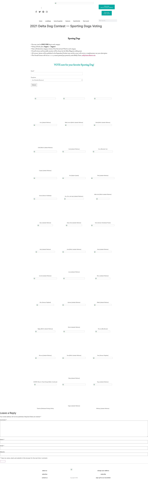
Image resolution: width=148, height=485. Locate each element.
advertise (44, 474)
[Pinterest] (43, 11)
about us (44, 470)
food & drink (76, 21)
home (40, 21)
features (68, 21)
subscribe (103, 474)
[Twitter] (39, 11)
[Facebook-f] (36, 11)
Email (32, 71)
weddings (48, 21)
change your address (103, 470)
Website (2, 451)
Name (2, 439)
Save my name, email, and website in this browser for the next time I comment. (24, 458)
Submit (34, 85)
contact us (45, 478)
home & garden (58, 21)
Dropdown (33, 77)
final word (86, 21)
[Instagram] (46, 11)
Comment (3, 419)
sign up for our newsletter (103, 478)
